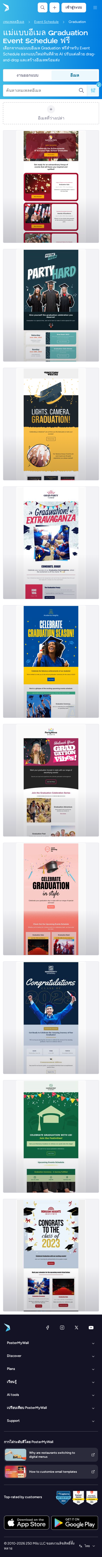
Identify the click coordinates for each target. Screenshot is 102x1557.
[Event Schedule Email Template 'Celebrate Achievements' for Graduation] (51, 186)
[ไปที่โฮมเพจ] (5, 7)
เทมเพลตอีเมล (13, 22)
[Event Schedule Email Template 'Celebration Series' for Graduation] (51, 780)
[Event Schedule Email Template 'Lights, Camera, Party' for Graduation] (51, 424)
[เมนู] (95, 7)
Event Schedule (46, 22)
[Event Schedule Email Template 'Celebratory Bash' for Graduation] (51, 899)
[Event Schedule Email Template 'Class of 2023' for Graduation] (51, 1255)
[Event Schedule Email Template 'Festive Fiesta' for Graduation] (51, 305)
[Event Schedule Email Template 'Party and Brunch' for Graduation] (51, 1017)
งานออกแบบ (27, 75)
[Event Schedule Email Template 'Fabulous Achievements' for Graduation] (51, 661)
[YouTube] (91, 1328)
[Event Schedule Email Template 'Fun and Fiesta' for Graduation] (51, 542)
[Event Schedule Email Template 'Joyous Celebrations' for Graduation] (51, 1136)
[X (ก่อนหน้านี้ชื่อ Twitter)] (76, 1328)
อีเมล (74, 75)
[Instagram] (62, 1328)
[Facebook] (47, 1328)
